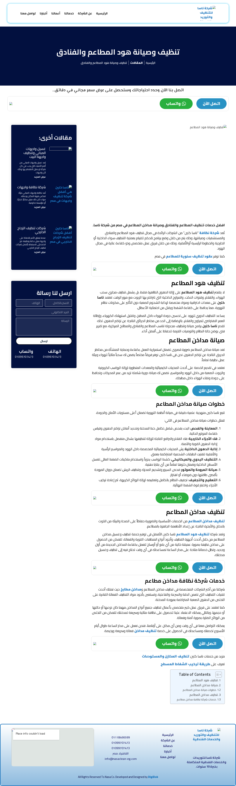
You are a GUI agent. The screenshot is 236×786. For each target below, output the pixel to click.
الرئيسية (102, 13)
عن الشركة (85, 13)
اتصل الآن (211, 103)
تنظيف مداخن (145, 631)
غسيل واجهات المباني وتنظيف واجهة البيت (34, 153)
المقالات (136, 62)
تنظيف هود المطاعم (192, 534)
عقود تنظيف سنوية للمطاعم (189, 256)
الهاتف (54, 351)
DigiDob (153, 777)
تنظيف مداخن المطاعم (206, 521)
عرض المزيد (40, 177)
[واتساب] (39, 353)
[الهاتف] (67, 353)
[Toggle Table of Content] (217, 674)
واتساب (173, 103)
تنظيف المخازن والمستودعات (165, 656)
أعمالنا (55, 13)
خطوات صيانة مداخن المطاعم (199, 690)
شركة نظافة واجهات (31, 187)
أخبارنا (43, 13)
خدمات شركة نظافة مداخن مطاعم (196, 699)
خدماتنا (69, 13)
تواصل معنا (28, 13)
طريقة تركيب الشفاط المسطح (185, 664)
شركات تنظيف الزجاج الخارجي (31, 230)
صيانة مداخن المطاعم (204, 685)
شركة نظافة (209, 233)
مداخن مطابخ (131, 589)
